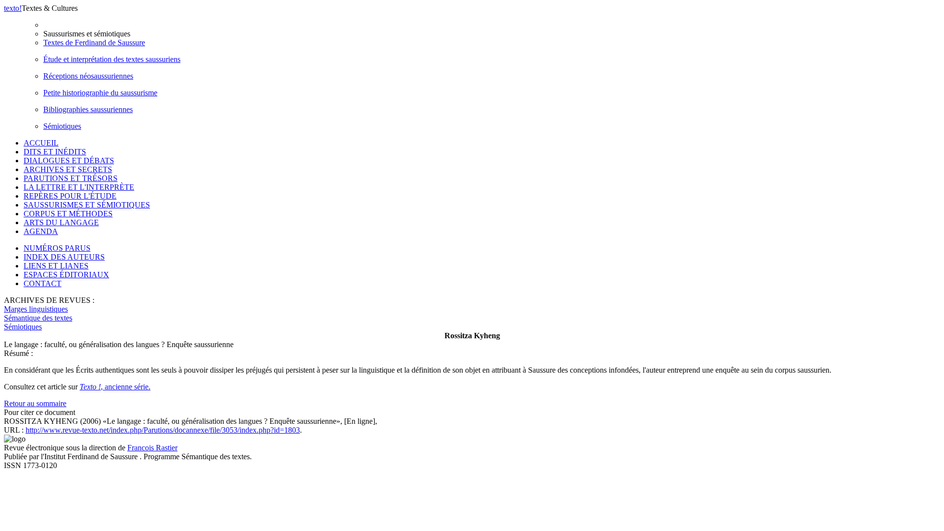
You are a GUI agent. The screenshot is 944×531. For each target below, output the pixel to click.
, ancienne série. (115, 387)
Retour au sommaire (35, 403)
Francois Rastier (152, 447)
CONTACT (42, 283)
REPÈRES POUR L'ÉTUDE (70, 196)
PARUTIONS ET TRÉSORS (71, 178)
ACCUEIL (41, 143)
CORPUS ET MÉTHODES (68, 213)
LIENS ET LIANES (56, 266)
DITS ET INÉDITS (55, 152)
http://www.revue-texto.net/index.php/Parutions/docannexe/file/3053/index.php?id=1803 (163, 430)
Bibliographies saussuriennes (88, 109)
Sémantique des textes (38, 318)
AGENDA (41, 231)
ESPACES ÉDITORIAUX (66, 274)
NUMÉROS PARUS (57, 248)
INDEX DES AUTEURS (64, 257)
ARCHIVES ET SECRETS (68, 169)
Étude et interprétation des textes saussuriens (111, 59)
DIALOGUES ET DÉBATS (69, 160)
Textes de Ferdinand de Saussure (94, 42)
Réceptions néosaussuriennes (88, 76)
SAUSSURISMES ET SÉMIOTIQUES (87, 205)
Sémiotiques (62, 126)
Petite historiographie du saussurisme (100, 92)
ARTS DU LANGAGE (61, 222)
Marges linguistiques (36, 309)
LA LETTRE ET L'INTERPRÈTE (79, 187)
